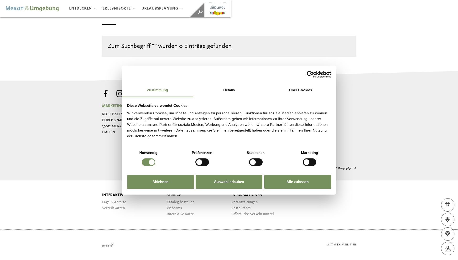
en (339, 244)
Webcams (174, 208)
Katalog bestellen (180, 202)
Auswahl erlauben (229, 182)
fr (354, 244)
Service (174, 195)
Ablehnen (160, 182)
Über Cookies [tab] (300, 90)
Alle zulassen (297, 182)
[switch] (202, 162)
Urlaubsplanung (159, 8)
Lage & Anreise (114, 202)
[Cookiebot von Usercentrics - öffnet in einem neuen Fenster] (310, 74)
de (324, 244)
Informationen (246, 195)
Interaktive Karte (180, 214)
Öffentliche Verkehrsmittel (252, 214)
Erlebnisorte (117, 8)
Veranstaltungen (244, 202)
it (331, 244)
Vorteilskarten (113, 208)
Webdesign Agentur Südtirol (108, 245)
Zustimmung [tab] (157, 90)
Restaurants (241, 208)
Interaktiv (113, 195)
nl (347, 244)
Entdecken (80, 8)
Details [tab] (229, 90)
